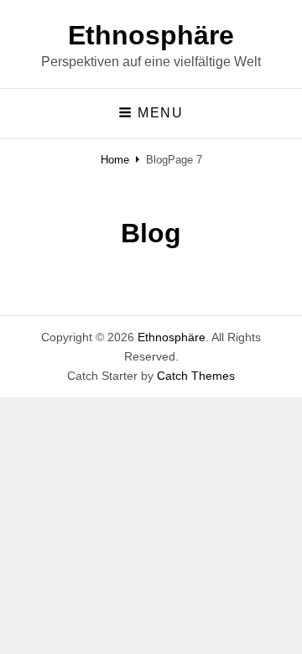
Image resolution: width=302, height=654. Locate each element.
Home (115, 159)
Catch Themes (196, 375)
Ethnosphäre (151, 35)
